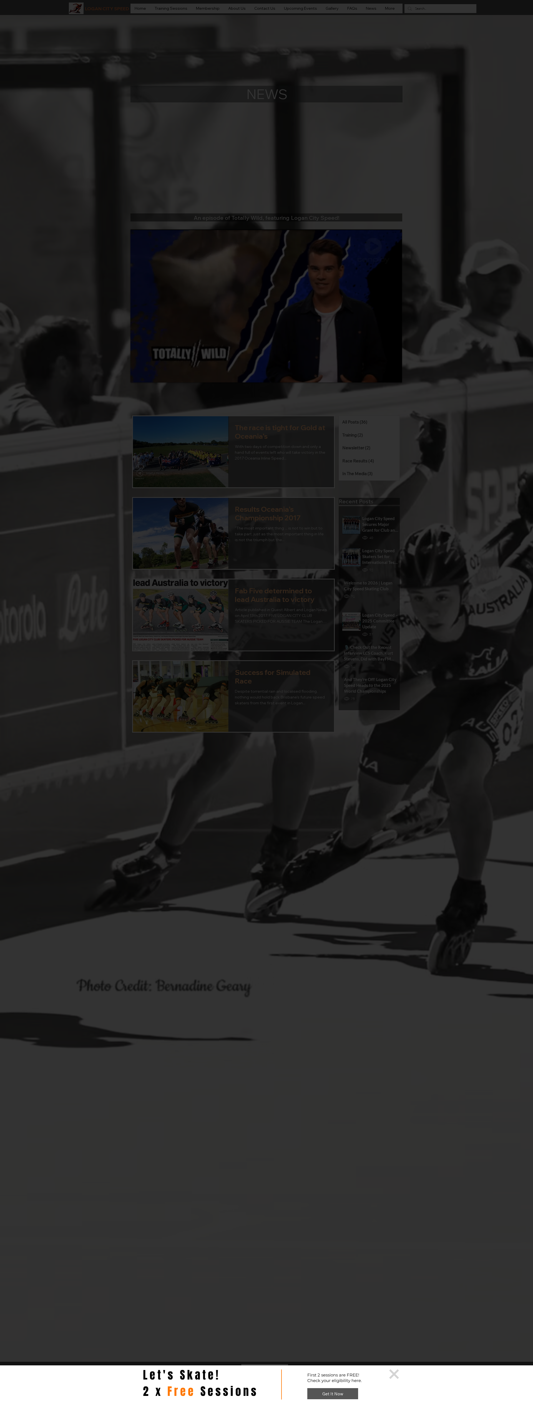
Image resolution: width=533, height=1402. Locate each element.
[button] (394, 1374)
